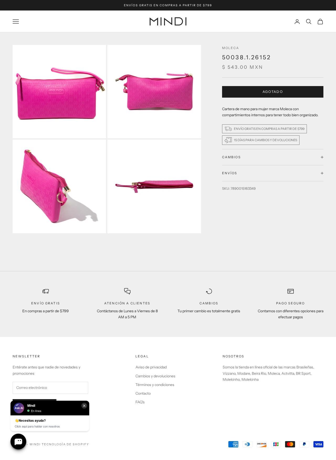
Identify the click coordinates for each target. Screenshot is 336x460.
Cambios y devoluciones (155, 376)
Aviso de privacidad (151, 367)
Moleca (230, 48)
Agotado (272, 91)
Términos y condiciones (154, 384)
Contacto (143, 393)
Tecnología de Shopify (65, 444)
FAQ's (140, 402)
